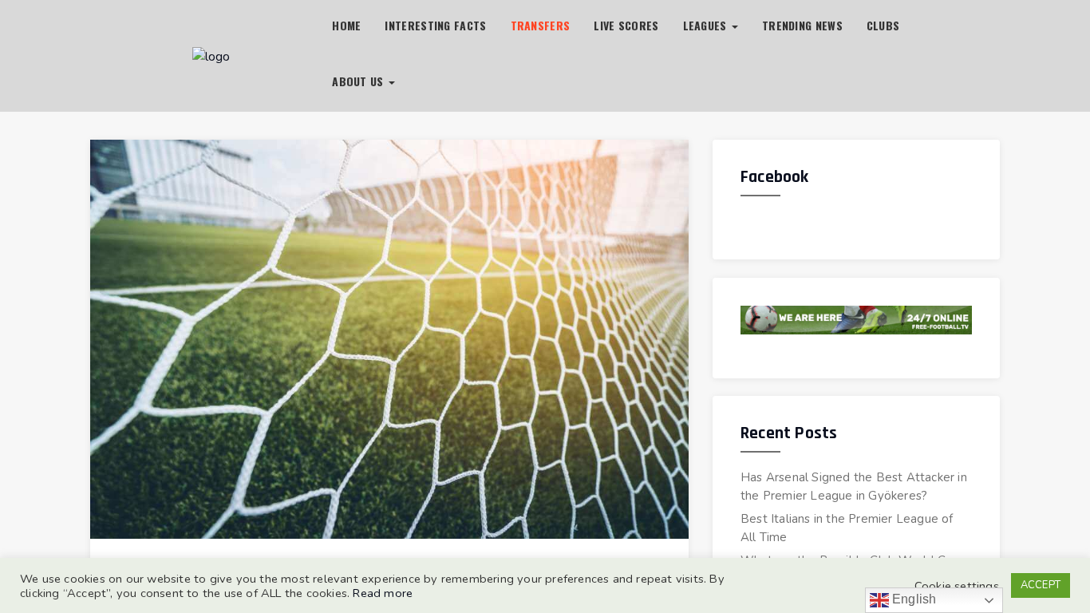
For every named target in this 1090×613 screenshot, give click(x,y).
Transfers (541, 25)
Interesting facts (435, 25)
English (913, 599)
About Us (359, 81)
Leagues (706, 25)
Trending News (802, 25)
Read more (383, 593)
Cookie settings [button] (956, 586)
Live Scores (626, 25)
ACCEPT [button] (1040, 585)
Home (346, 25)
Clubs (883, 25)
